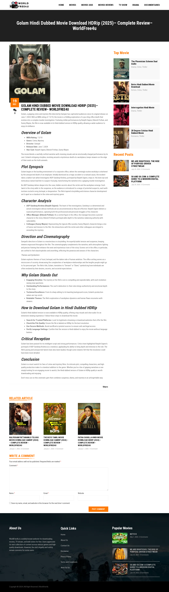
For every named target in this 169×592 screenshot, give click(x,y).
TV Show (123, 5)
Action (133, 90)
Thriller (144, 67)
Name (12, 493)
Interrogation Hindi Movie (142, 107)
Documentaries (152, 5)
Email (46, 493)
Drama (135, 5)
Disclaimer (65, 551)
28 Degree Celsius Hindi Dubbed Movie (142, 131)
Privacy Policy (66, 556)
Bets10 (133, 534)
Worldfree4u (43, 587)
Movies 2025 (87, 5)
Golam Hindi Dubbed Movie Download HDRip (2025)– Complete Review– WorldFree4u (59, 107)
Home (61, 5)
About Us (64, 540)
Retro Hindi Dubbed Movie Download (142, 85)
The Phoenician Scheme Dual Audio (144, 62)
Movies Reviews (105, 5)
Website (81, 493)
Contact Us (65, 545)
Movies (72, 5)
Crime (139, 67)
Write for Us (65, 567)
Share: (105, 387)
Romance (135, 136)
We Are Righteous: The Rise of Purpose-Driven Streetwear (145, 163)
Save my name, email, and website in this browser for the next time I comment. (40, 503)
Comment (13, 465)
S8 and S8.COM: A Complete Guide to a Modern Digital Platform (145, 179)
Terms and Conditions (69, 562)
